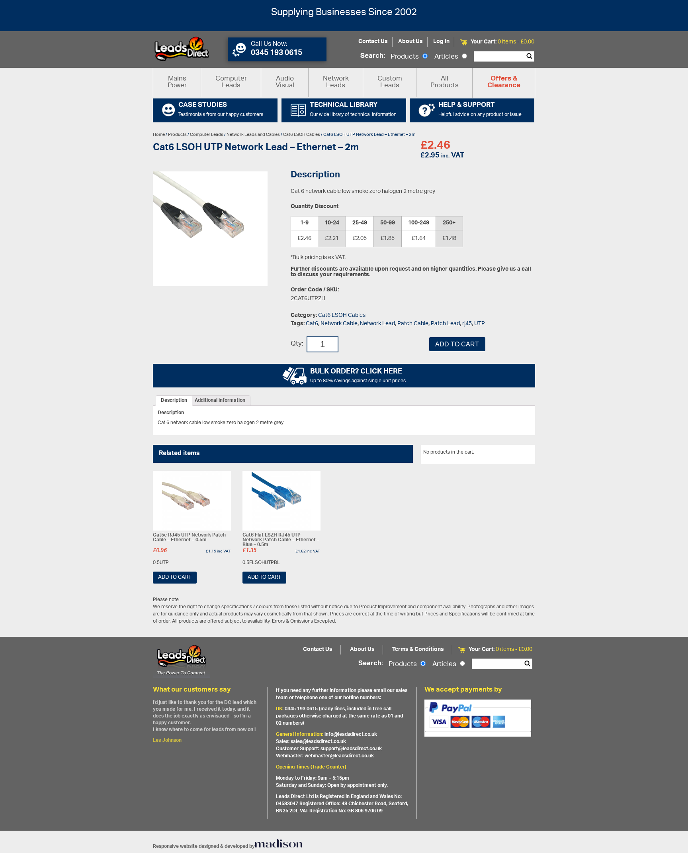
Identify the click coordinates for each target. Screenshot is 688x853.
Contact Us (373, 41)
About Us (410, 41)
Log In (441, 41)
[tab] (174, 400)
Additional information (220, 400)
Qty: (297, 344)
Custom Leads (389, 82)
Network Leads (336, 82)
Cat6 (312, 324)
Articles (447, 57)
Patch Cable (412, 324)
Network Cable (339, 324)
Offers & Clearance (503, 82)
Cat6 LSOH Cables (301, 135)
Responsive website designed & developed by (204, 846)
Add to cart (457, 344)
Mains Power (177, 82)
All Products (444, 82)
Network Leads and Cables (253, 135)
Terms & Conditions (418, 649)
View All (520, 453)
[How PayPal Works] (477, 718)
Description (174, 400)
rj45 (467, 324)
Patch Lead (445, 324)
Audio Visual (285, 82)
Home (159, 135)
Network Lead (377, 324)
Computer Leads (231, 82)
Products (405, 57)
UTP (479, 324)
